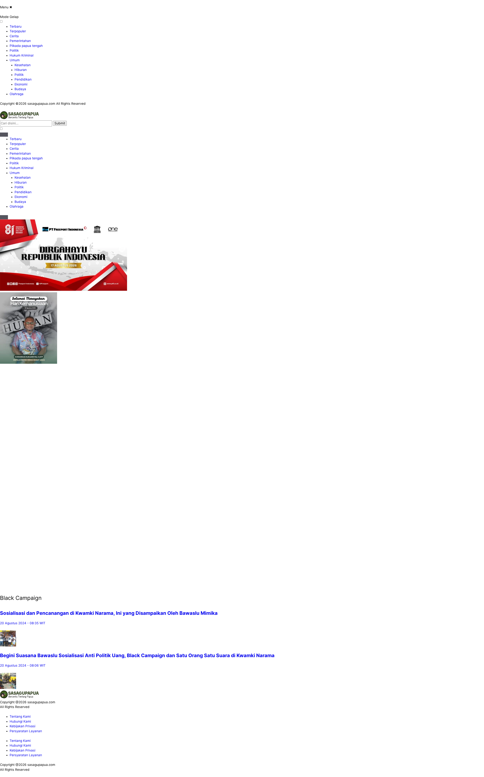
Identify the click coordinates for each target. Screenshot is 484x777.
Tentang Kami (20, 716)
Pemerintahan (20, 41)
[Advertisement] (15, 421)
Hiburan (21, 70)
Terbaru (16, 26)
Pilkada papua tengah (26, 46)
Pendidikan (23, 79)
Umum (15, 60)
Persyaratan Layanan (26, 731)
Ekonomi (21, 84)
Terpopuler (18, 31)
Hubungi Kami (20, 721)
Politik (14, 50)
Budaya (20, 89)
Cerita (14, 36)
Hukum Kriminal (21, 55)
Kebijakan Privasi (22, 726)
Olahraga (16, 94)
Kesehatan (23, 65)
